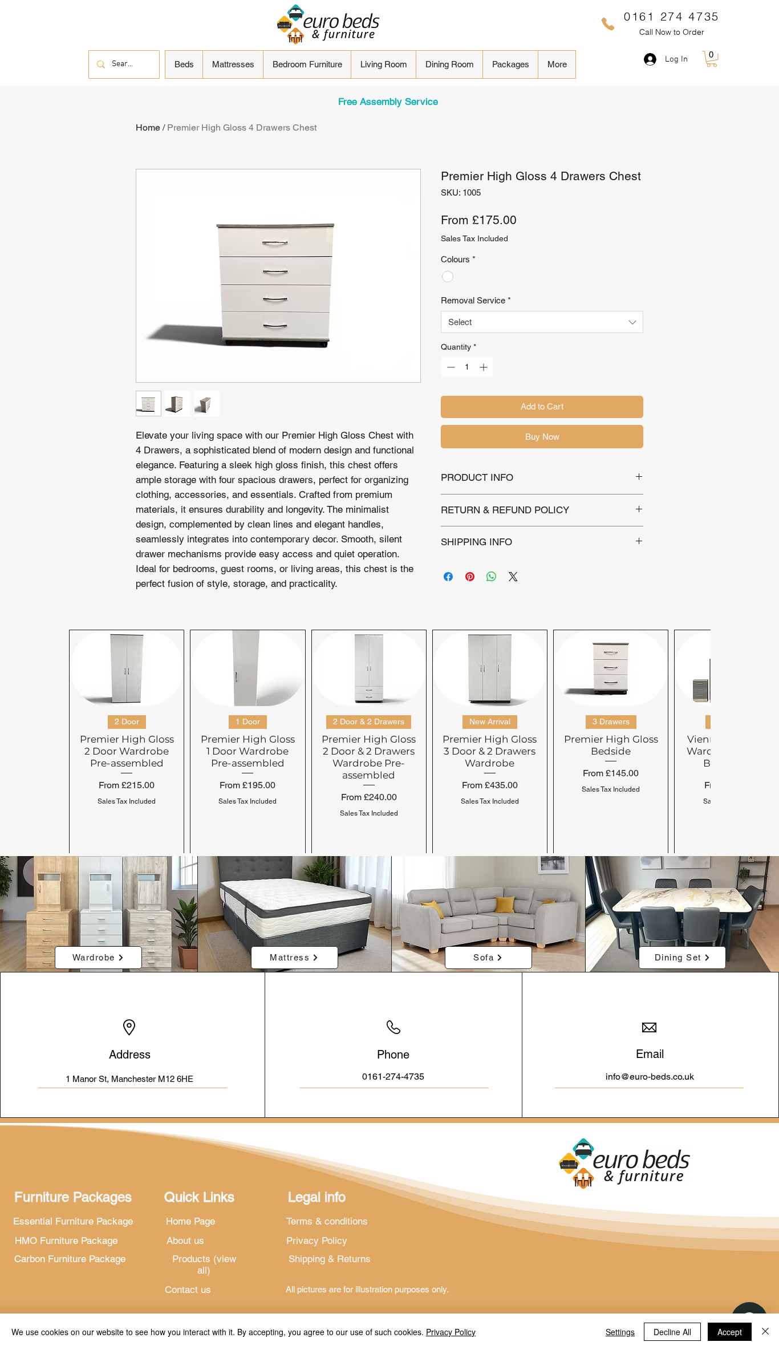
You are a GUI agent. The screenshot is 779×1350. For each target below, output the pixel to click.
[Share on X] (513, 576)
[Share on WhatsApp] (491, 576)
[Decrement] (450, 367)
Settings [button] (620, 1331)
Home (148, 127)
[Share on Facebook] (448, 576)
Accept (729, 1331)
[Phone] (608, 24)
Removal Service (476, 300)
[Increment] (484, 367)
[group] (389, 743)
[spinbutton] (467, 367)
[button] (183, 64)
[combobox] (542, 322)
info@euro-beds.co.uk (650, 1076)
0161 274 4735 (672, 16)
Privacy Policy (451, 1331)
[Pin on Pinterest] (470, 576)
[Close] (765, 1332)
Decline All (672, 1331)
